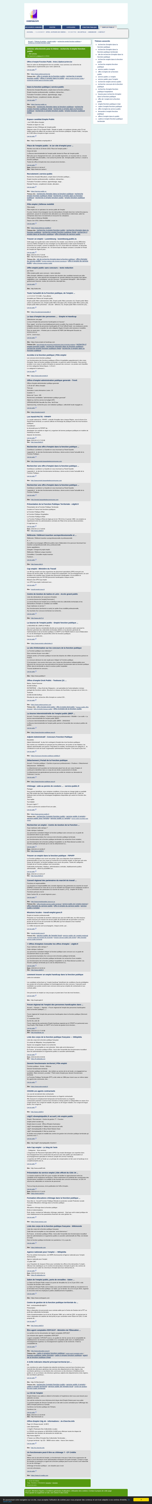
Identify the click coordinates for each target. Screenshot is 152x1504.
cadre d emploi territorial (37, 1386)
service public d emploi (75, 816)
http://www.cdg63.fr (37, 1325)
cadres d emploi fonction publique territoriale (110, 120)
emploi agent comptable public (74, 1353)
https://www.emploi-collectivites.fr (42, 643)
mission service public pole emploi (65, 937)
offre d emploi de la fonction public (51, 76)
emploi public (108, 27)
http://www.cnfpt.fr (37, 564)
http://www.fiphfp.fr (37, 442)
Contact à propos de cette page (100, 1491)
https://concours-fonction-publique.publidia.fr (45, 756)
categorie (71, 27)
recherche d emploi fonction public (49, 111)
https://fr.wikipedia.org (38, 1059)
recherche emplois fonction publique (108, 65)
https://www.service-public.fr (40, 814)
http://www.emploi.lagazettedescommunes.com (46, 461)
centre (52, 27)
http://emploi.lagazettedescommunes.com (44, 499)
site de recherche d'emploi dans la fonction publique (56, 259)
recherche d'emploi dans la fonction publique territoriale (108, 51)
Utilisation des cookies (79, 1491)
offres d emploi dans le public (52, 78)
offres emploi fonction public (74, 78)
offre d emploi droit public (65, 707)
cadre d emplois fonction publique (51, 1353)
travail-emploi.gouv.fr (38, 589)
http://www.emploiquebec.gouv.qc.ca (43, 901)
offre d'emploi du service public (67, 234)
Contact (101, 32)
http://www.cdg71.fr (37, 618)
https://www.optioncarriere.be (40, 74)
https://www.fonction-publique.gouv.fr (43, 732)
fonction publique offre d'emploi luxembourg (54, 261)
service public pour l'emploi (38, 818)
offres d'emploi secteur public (42, 263)
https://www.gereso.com (39, 1221)
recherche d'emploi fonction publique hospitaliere (108, 90)
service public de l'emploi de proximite (40, 937)
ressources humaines (33, 27)
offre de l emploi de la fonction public (109, 100)
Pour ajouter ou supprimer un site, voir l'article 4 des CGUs (46, 1493)
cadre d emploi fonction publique (68, 1355)
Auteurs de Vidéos (58, 32)
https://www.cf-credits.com (39, 1475)
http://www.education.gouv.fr (40, 1351)
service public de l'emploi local (49, 936)
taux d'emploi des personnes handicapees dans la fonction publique (56, 344)
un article (82, 32)
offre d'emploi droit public (46, 707)
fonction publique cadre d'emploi (40, 1355)
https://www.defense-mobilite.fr (41, 228)
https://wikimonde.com (38, 1247)
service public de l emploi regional (75, 904)
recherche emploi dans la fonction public (40, 80)
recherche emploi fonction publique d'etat (59, 232)
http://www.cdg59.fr (37, 1112)
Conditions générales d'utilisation (58, 1491)
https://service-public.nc (39, 104)
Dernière (55, 1483)
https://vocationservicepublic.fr (41, 312)
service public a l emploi (60, 818)
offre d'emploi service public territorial (49, 904)
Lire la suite (31, 70)
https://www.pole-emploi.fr (39, 376)
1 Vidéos (38, 56)
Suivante (48, 1483)
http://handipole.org (37, 1032)
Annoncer (92, 32)
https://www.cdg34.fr (37, 1193)
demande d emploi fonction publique (108, 113)
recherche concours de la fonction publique (110, 85)
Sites (48, 32)
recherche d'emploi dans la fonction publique (55, 107)
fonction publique (89, 27)
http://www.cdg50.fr (37, 530)
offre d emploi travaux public (43, 709)
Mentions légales (38, 1491)
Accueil (30, 32)
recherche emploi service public (109, 82)
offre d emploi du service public (66, 906)
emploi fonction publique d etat (109, 104)
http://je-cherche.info (37, 1448)
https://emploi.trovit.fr (38, 412)
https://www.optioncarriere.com (41, 704)
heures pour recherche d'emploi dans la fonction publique (109, 95)
